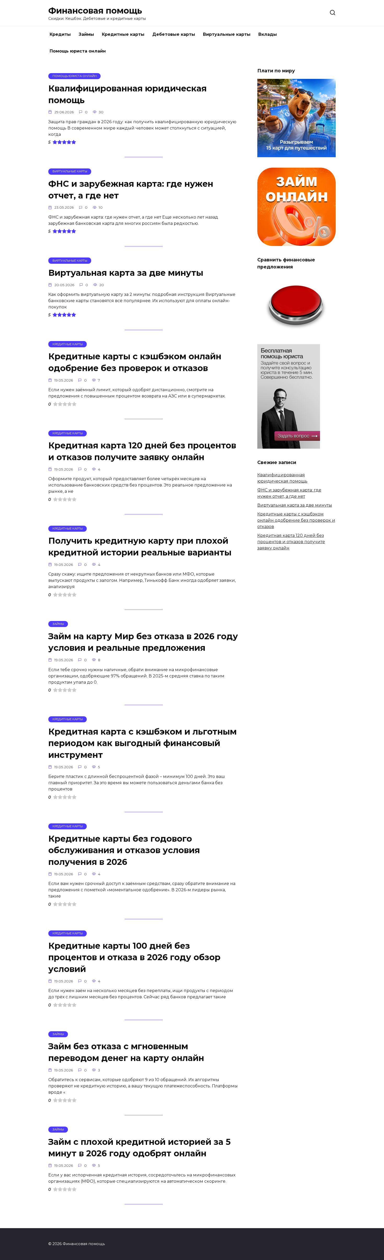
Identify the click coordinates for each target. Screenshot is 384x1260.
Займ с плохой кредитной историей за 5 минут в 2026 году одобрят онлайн (139, 1148)
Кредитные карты (123, 34)
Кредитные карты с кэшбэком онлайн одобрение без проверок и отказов (134, 362)
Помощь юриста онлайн (78, 51)
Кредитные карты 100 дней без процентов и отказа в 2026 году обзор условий (134, 957)
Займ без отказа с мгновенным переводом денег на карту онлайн (126, 1052)
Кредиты (60, 34)
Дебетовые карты (173, 34)
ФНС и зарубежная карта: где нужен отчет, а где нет (130, 190)
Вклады (267, 34)
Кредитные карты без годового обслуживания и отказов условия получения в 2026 (124, 850)
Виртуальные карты (227, 34)
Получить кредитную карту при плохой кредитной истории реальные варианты (139, 547)
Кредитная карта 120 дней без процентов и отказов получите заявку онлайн (142, 451)
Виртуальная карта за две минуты (125, 273)
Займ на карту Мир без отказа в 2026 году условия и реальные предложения (143, 642)
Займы (86, 34)
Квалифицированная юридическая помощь (127, 94)
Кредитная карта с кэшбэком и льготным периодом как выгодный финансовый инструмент (142, 743)
